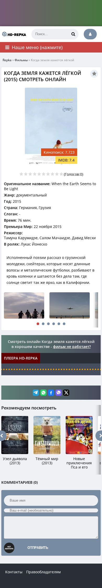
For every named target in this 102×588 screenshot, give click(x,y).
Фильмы (21, 60)
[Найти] (73, 34)
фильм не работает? (72, 346)
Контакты (13, 571)
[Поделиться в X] (66, 392)
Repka (7, 60)
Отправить (37, 548)
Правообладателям (43, 571)
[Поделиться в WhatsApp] (43, 392)
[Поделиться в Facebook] (51, 392)
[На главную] (13, 34)
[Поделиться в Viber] (58, 392)
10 (61, 174)
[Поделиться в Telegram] (36, 392)
